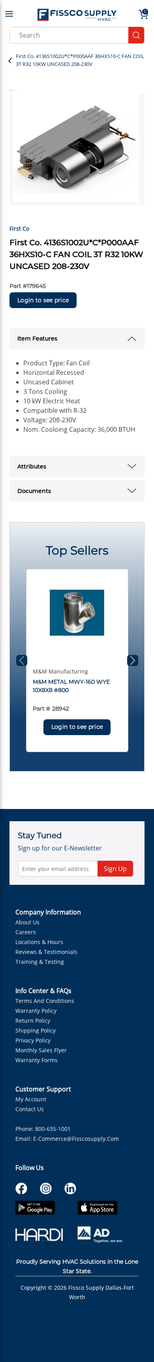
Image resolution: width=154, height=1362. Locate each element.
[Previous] (21, 660)
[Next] (132, 660)
